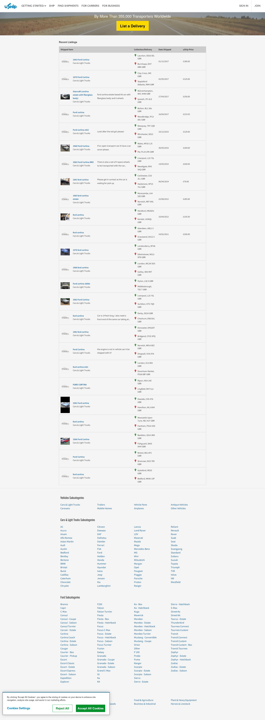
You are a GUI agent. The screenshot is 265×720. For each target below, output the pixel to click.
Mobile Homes (104, 508)
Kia (98, 582)
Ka (98, 678)
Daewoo (101, 530)
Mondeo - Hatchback (144, 626)
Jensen (101, 578)
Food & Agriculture (143, 700)
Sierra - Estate (141, 681)
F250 (99, 604)
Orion (137, 644)
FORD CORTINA (80, 385)
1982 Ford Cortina (81, 300)
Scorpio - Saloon (142, 674)
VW (172, 578)
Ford (99, 552)
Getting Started (32, 6)
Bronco (64, 604)
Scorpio (138, 667)
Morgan (138, 563)
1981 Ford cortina (81, 403)
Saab (173, 537)
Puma (137, 659)
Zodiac (174, 663)
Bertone (64, 560)
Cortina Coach (67, 637)
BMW (63, 563)
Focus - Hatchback (106, 637)
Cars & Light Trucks (70, 504)
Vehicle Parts (140, 504)
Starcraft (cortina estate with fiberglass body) (82, 95)
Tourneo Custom (179, 630)
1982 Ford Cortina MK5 (83, 162)
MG (135, 552)
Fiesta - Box (103, 619)
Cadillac (64, 574)
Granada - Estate (105, 663)
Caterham (65, 578)
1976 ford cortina (80, 250)
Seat (173, 541)
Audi (62, 545)
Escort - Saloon (68, 674)
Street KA (175, 615)
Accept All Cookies (91, 708)
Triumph (175, 567)
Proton (137, 582)
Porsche (138, 578)
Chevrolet (65, 582)
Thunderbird (177, 622)
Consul (64, 615)
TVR (173, 571)
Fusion (100, 648)
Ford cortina (78, 112)
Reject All (62, 708)
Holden (101, 556)
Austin (63, 549)
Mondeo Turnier (142, 633)
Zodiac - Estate (178, 667)
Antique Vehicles (179, 504)
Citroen (101, 526)
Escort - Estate (67, 667)
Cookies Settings (18, 708)
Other (137, 648)
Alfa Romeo (66, 537)
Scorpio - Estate (142, 670)
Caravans (65, 508)
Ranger (137, 585)
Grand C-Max (103, 670)
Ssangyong (176, 549)
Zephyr (174, 652)
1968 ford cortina (80, 267)
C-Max (63, 611)
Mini (136, 556)
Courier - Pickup (68, 655)
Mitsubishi (139, 560)
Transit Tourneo (179, 648)
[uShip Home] (10, 6)
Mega (137, 545)
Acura (63, 530)
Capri (63, 608)
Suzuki (174, 560)
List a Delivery (132, 25)
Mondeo (138, 619)
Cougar (64, 648)
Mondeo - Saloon (143, 630)
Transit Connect (179, 637)
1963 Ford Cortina (81, 60)
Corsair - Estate (68, 630)
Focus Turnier (104, 644)
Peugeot (138, 571)
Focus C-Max (103, 630)
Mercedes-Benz (142, 549)
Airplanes (139, 508)
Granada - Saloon (106, 667)
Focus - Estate (104, 633)
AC (61, 526)
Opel (136, 567)
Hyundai (101, 567)
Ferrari (100, 545)
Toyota (174, 563)
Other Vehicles (178, 508)
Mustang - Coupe (142, 641)
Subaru (175, 556)
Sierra (137, 678)
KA (98, 681)
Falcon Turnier (104, 611)
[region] (56, 703)
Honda (100, 560)
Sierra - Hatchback (180, 604)
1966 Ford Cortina (81, 439)
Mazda (137, 541)
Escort (63, 659)
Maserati (138, 537)
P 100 (137, 652)
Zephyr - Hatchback (181, 659)
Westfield (176, 582)
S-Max (174, 608)
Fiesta (100, 615)
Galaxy (100, 652)
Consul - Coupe (68, 619)
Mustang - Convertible (145, 637)
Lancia (137, 526)
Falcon (100, 608)
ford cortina (78, 215)
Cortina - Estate (68, 641)
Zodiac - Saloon (179, 670)
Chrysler (64, 585)
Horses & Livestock (180, 703)
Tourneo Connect (180, 626)
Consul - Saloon (68, 622)
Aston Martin (67, 541)
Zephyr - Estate (178, 655)
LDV (136, 534)
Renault (175, 530)
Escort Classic (67, 663)
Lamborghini (104, 585)
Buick (63, 571)
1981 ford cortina (80, 180)
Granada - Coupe (106, 659)
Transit (174, 633)
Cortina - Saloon (68, 644)
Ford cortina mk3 (81, 130)
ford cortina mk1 (80, 367)
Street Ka (175, 611)
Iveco (100, 571)
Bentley (64, 556)
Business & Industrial (145, 703)
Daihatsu (101, 537)
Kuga (136, 611)
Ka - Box (138, 604)
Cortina (64, 633)
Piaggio (138, 574)
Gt (98, 674)
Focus (100, 626)
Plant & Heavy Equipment (184, 700)
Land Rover (140, 530)
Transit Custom (178, 641)
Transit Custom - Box (181, 644)
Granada (101, 655)
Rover (174, 534)
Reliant (174, 526)
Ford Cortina (78, 349)
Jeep (99, 574)
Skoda (174, 545)
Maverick (138, 615)
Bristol (63, 567)
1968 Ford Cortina (81, 146)
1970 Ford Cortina (81, 77)
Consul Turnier (68, 626)
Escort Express (67, 670)
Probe (137, 655)
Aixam (63, 534)
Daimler (101, 541)
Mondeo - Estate (142, 622)
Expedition (65, 678)
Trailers (101, 504)
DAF (99, 534)
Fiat (99, 549)
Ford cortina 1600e (81, 284)
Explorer (64, 681)
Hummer (101, 563)
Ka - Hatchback (141, 608)
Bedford (64, 552)
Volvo (174, 574)
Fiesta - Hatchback (106, 622)
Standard (176, 552)
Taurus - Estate (178, 619)
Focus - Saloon (104, 641)
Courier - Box (67, 652)
